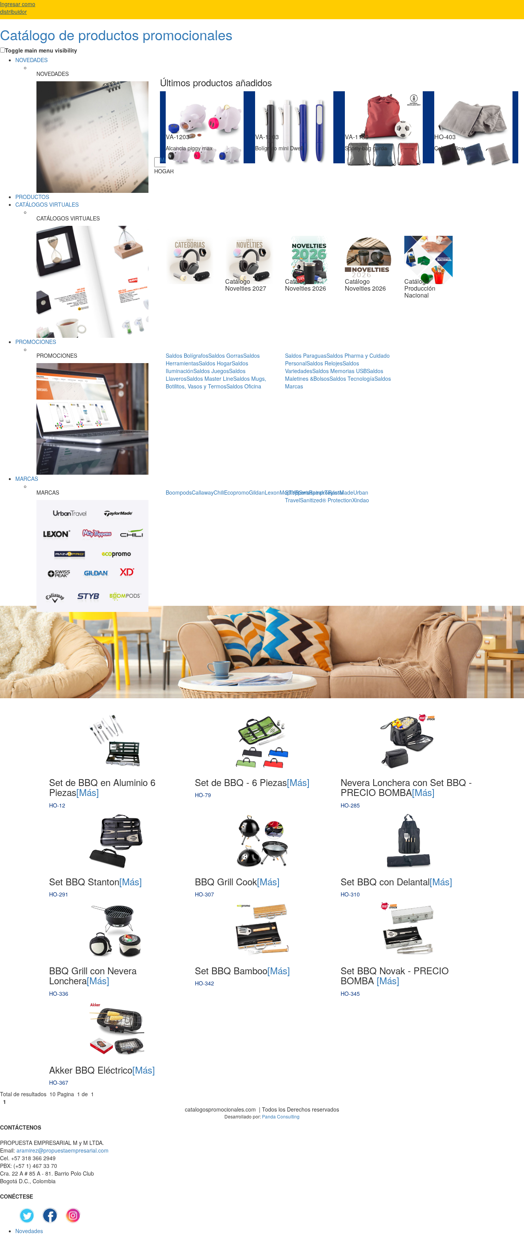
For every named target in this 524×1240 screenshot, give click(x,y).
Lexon (272, 492)
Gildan (257, 492)
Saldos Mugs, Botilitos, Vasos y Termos (216, 382)
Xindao (360, 500)
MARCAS (26, 478)
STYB (292, 492)
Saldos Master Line (209, 378)
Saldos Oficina (243, 386)
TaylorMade (339, 492)
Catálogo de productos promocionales (116, 34)
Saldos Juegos (211, 371)
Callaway (203, 492)
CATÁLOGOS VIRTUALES (47, 204)
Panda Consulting (281, 1116)
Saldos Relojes (324, 363)
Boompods (179, 492)
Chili (219, 492)
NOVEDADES (31, 60)
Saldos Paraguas (305, 355)
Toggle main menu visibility (41, 50)
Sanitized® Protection (326, 500)
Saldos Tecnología (352, 378)
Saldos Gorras (225, 355)
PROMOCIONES (35, 341)
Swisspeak (312, 492)
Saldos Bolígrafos (187, 355)
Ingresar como (17, 7)
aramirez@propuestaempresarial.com (62, 1150)
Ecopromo (236, 492)
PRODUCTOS (32, 197)
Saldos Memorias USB (339, 371)
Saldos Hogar (215, 363)
